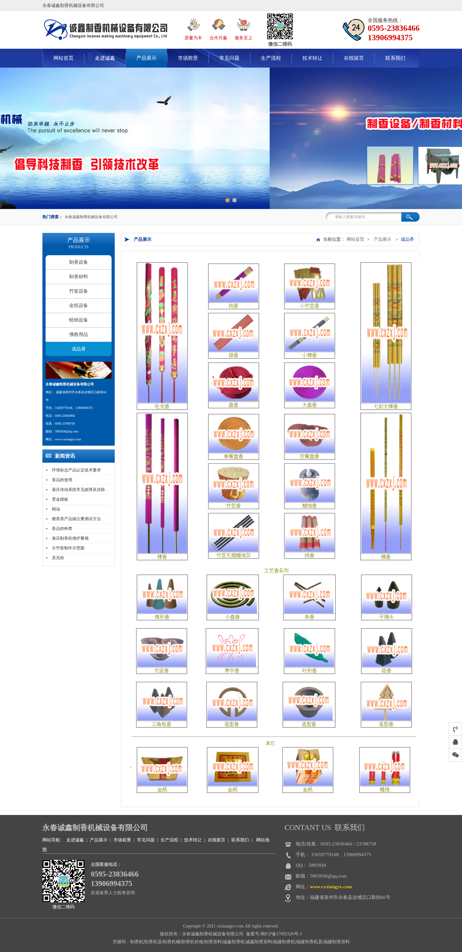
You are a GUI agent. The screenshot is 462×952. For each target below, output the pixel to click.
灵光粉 (58, 557)
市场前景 (188, 58)
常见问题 (229, 58)
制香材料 (78, 276)
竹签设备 (78, 291)
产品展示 (146, 58)
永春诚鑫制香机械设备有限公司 (91, 217)
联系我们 (395, 58)
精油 (56, 509)
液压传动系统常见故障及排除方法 (82, 489)
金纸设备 (78, 305)
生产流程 (271, 58)
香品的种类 (62, 528)
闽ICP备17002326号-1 (281, 934)
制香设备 (78, 262)
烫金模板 (60, 499)
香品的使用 (62, 479)
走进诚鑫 (105, 58)
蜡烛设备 (78, 319)
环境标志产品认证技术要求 (76, 470)
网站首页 (355, 239)
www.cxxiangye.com (331, 886)
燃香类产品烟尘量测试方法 (76, 518)
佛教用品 (78, 334)
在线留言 (354, 58)
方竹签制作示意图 (68, 548)
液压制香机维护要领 (70, 538)
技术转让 (312, 58)
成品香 (79, 348)
